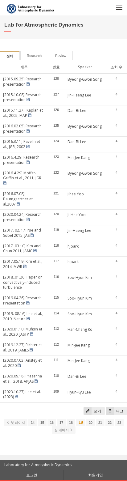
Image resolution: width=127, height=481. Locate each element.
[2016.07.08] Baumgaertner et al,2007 (18, 199)
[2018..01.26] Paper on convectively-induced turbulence (23, 282)
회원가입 (95, 475)
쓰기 (97, 411)
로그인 (31, 475)
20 (90, 422)
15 (42, 422)
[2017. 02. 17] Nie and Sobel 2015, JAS (22, 233)
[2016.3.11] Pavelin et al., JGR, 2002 (21, 144)
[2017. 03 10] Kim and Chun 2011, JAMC (22, 248)
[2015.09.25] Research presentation (22, 81)
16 (52, 422)
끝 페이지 (62, 430)
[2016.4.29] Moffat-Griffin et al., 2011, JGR (22, 175)
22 (110, 422)
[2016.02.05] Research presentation (22, 128)
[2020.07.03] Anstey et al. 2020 (22, 363)
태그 (119, 411)
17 (61, 422)
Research (34, 55)
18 (71, 422)
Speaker (85, 67)
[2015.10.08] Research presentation (22, 97)
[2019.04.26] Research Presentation (22, 300)
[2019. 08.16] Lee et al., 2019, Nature (23, 316)
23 (119, 422)
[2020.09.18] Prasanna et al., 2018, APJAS (22, 378)
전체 (9, 56)
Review (60, 55)
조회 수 (116, 67)
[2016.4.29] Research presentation (21, 160)
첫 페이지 (17, 422)
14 (33, 422)
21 (100, 422)
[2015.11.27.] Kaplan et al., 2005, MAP (23, 113)
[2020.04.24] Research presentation (22, 217)
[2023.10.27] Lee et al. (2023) (22, 394)
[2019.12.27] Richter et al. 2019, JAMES (22, 347)
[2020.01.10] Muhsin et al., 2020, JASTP (22, 331)
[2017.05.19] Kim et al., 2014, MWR (22, 264)
